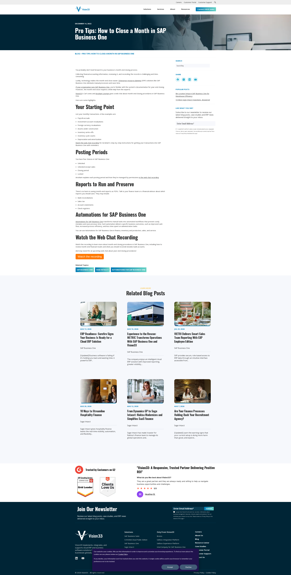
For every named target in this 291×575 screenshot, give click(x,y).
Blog (77, 53)
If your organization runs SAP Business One (92, 87)
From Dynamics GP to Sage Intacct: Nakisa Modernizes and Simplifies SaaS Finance (144, 415)
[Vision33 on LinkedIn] (76, 558)
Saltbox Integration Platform (168, 540)
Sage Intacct (102, 270)
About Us (199, 535)
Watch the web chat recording (87, 143)
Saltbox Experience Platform (168, 543)
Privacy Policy (199, 572)
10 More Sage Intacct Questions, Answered (193, 100)
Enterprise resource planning (130, 80)
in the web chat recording (149, 177)
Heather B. (150, 494)
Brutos (159, 536)
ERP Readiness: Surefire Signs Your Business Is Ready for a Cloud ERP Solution (97, 337)
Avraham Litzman (102, 93)
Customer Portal (202, 550)
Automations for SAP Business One (89, 221)
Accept (170, 567)
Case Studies (200, 546)
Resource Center (202, 543)
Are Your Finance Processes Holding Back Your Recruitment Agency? (191, 415)
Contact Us (200, 557)
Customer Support (203, 554)
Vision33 (79, 93)
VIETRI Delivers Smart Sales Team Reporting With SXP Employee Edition (189, 337)
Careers (198, 532)
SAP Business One (85, 270)
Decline (189, 567)
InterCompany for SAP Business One (171, 547)
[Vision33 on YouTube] (83, 558)
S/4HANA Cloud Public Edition (135, 540)
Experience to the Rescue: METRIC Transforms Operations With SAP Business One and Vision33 (144, 339)
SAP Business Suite (131, 536)
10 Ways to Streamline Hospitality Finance (92, 413)
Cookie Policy (123, 554)
